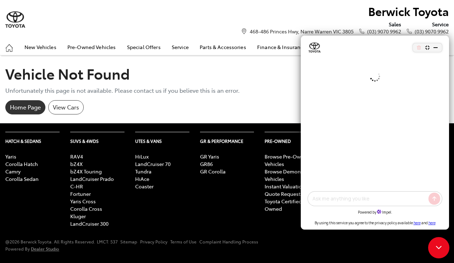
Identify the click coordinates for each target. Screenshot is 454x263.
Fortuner (80, 193)
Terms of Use (183, 242)
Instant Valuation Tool (290, 186)
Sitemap (128, 242)
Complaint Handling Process (228, 242)
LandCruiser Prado (92, 178)
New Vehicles (40, 46)
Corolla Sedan (22, 178)
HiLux (142, 156)
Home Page (25, 107)
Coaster (144, 186)
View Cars (66, 107)
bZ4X (76, 163)
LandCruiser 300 (89, 223)
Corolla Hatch (21, 163)
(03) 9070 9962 (384, 31)
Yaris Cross (83, 201)
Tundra (143, 171)
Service (180, 46)
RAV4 (76, 156)
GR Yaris (209, 156)
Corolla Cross (86, 208)
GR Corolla (213, 171)
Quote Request (282, 193)
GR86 (206, 163)
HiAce (142, 178)
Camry (13, 171)
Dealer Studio (45, 249)
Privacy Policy (153, 242)
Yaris (10, 156)
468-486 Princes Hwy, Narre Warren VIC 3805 (302, 31)
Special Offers (144, 46)
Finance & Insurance (281, 46)
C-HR (76, 186)
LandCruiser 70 (153, 163)
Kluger (78, 216)
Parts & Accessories (223, 46)
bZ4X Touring (86, 171)
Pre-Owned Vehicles (91, 46)
